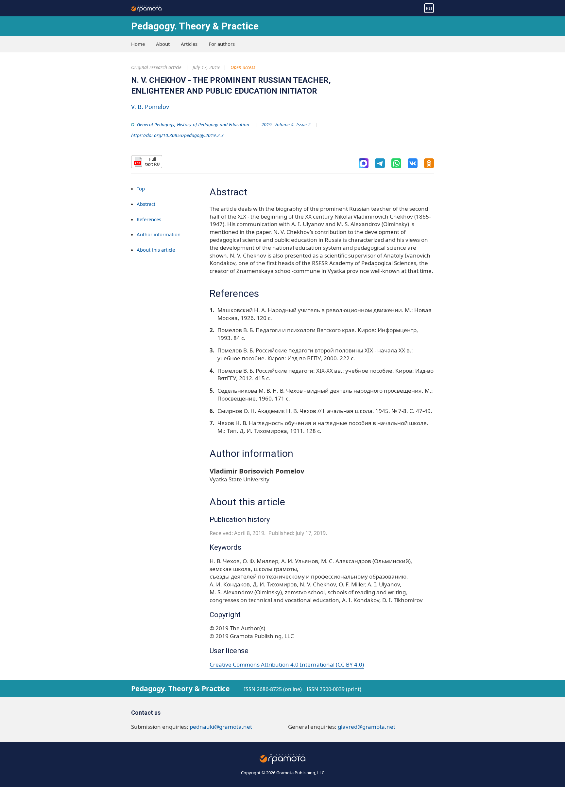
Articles (189, 44)
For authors (222, 44)
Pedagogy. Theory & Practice (195, 26)
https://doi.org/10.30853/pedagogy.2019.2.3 (177, 135)
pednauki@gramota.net (221, 726)
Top (141, 188)
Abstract (146, 204)
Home (138, 44)
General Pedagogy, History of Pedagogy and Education (193, 124)
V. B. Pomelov (150, 107)
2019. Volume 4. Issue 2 (286, 124)
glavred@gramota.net (366, 726)
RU (429, 8)
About (163, 44)
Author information (158, 234)
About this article (156, 249)
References (149, 219)
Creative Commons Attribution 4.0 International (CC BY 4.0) (287, 664)
